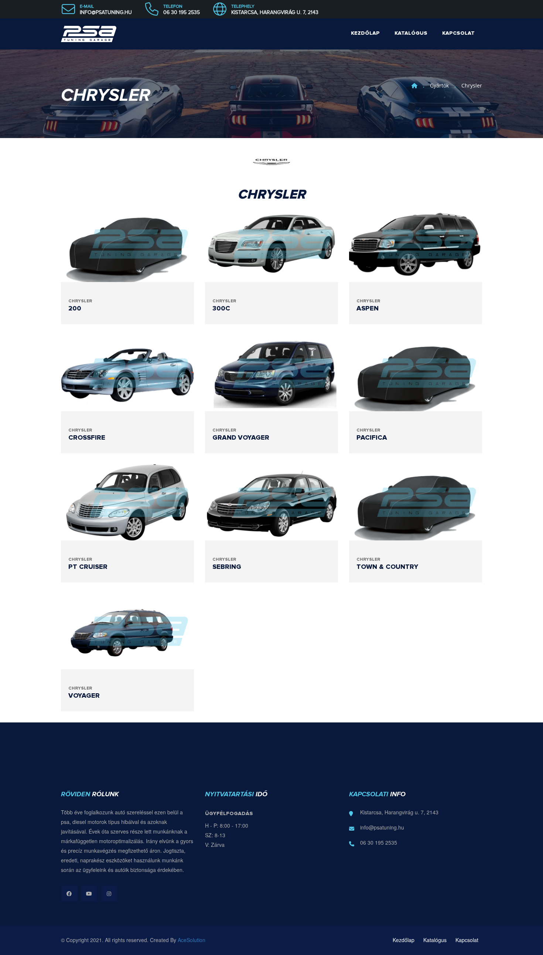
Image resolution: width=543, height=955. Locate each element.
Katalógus (411, 33)
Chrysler (471, 85)
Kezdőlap (365, 33)
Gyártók (439, 85)
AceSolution (191, 940)
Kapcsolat (458, 33)
